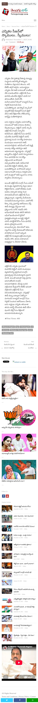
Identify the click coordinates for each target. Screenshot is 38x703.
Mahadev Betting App (18, 330)
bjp (17, 327)
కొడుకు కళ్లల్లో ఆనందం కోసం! (22, 506)
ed (32, 327)
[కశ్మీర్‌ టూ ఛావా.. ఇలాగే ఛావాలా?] (7, 564)
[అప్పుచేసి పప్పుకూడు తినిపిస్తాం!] (19, 406)
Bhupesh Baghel (8, 327)
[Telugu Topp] (19, 12)
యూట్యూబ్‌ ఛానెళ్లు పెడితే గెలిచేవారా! (13, 453)
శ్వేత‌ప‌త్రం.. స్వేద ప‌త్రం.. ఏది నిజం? (24, 635)
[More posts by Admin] (3, 41)
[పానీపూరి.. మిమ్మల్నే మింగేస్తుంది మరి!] (7, 555)
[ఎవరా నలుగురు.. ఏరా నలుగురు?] (7, 516)
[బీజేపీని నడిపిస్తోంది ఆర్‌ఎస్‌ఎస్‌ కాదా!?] (19, 461)
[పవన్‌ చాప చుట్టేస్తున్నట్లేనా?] (19, 376)
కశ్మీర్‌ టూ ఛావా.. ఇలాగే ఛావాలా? (24, 563)
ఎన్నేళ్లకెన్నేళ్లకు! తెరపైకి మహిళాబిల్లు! (25, 599)
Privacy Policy (24, 697)
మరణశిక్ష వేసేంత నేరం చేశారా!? (23, 616)
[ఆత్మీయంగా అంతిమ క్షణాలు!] (7, 545)
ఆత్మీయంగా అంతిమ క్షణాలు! (22, 544)
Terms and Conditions (9, 697)
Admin (26, 509)
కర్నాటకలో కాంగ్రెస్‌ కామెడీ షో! (23, 572)
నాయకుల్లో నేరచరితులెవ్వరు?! (23, 625)
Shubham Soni (8, 333)
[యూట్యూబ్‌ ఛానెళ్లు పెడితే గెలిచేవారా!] (19, 435)
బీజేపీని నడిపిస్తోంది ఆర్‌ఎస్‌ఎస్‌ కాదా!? (13, 481)
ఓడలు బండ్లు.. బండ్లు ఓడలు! (23, 535)
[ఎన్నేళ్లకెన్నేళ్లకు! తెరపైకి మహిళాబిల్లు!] (7, 599)
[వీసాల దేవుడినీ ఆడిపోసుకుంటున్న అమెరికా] (7, 590)
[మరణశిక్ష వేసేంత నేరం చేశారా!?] (7, 617)
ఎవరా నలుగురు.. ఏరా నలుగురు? (24, 516)
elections (6, 330)
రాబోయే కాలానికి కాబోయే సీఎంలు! (24, 526)
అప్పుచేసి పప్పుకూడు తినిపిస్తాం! (11, 427)
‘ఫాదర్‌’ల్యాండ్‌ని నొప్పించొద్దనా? (27, 4)
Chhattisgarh (24, 327)
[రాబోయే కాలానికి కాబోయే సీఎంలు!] (7, 527)
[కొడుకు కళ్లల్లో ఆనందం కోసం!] (7, 507)
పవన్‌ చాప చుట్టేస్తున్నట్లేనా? (10, 398)
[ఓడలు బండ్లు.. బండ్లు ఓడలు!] (7, 536)
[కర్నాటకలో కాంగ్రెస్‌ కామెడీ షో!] (7, 573)
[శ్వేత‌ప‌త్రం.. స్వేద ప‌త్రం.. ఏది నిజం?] (7, 636)
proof (30, 330)
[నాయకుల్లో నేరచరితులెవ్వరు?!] (7, 626)
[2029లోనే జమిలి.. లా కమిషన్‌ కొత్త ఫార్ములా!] (7, 607)
